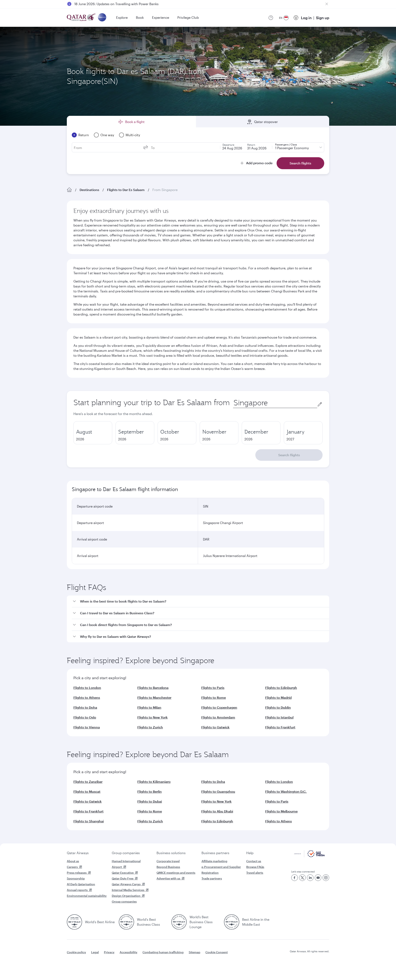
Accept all (300, 957)
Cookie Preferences (265, 957)
